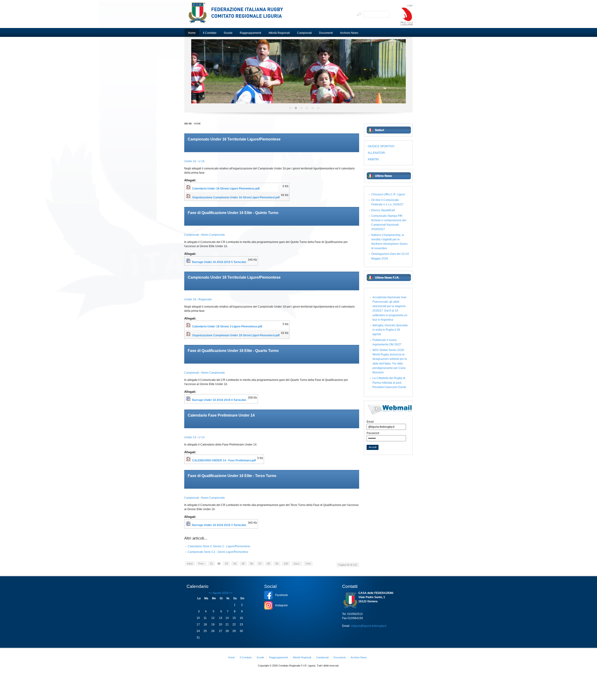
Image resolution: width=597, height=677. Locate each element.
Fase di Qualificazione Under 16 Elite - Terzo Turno (232, 476)
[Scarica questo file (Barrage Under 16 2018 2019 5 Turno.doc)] (188, 262)
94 (234, 563)
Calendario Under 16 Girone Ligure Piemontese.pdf (226, 188)
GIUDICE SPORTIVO (381, 146)
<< (210, 593)
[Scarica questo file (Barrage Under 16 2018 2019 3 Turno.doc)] (188, 525)
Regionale (205, 299)
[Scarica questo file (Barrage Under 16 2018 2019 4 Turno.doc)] (188, 400)
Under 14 (190, 437)
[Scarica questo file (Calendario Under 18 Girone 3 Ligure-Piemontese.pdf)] (188, 326)
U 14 (201, 437)
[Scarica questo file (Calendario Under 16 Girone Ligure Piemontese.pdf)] (188, 188)
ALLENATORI (376, 152)
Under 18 (190, 299)
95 (243, 563)
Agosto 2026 (220, 593)
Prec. (201, 563)
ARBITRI (373, 159)
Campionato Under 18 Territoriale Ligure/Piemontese (234, 277)
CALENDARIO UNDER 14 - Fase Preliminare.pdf (224, 460)
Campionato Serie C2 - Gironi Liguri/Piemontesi (218, 552)
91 (211, 563)
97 (260, 563)
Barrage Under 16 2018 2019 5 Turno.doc (219, 262)
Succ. (297, 563)
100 (286, 563)
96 (251, 563)
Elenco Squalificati (383, 210)
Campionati (192, 234)
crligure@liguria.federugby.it (368, 626)
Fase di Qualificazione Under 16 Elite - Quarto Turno (233, 351)
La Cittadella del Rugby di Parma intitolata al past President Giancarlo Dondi (389, 382)
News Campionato (213, 234)
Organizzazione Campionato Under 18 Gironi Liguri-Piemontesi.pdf (236, 335)
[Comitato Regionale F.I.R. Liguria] (237, 15)
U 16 (201, 161)
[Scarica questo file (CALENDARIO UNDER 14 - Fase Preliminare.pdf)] (188, 460)
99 (276, 563)
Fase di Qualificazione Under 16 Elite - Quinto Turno (233, 213)
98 (268, 563)
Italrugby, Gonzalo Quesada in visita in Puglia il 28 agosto (390, 330)
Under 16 (190, 161)
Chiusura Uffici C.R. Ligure (388, 194)
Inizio (190, 563)
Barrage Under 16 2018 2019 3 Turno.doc (219, 525)
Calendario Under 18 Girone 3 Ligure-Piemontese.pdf (227, 326)
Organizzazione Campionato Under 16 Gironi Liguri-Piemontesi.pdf (236, 197)
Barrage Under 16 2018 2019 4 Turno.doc (219, 400)
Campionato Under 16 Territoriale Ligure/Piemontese (234, 139)
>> (231, 593)
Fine (308, 563)
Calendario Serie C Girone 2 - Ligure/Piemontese (219, 546)
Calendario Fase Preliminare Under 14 (221, 415)
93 (226, 563)
